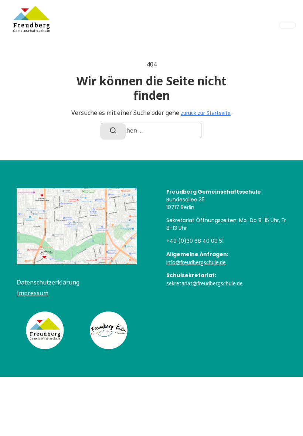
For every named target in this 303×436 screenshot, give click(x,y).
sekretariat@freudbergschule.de (204, 283)
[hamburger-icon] (287, 25)
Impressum (32, 293)
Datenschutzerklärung (48, 282)
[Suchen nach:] (151, 130)
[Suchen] (113, 131)
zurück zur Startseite (206, 112)
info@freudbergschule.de (196, 262)
